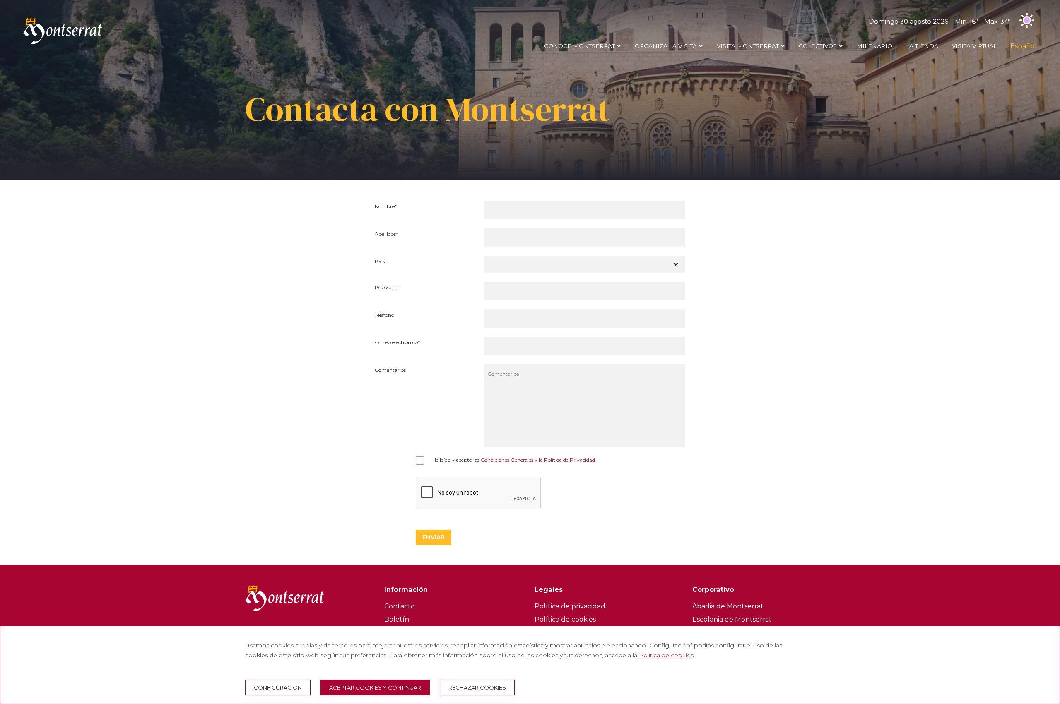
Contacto (399, 606)
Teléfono (384, 315)
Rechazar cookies (477, 687)
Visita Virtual (974, 46)
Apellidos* (386, 234)
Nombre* (386, 206)
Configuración (278, 687)
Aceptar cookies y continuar (375, 687)
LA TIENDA (922, 46)
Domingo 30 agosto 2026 (939, 21)
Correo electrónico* (397, 342)
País (380, 261)
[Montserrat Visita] (62, 44)
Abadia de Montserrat (728, 606)
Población (387, 287)
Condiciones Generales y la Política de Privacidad (538, 460)
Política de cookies (565, 619)
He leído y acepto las (513, 460)
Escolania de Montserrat (732, 619)
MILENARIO (874, 46)
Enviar (433, 537)
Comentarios (390, 370)
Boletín (396, 619)
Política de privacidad (570, 606)
